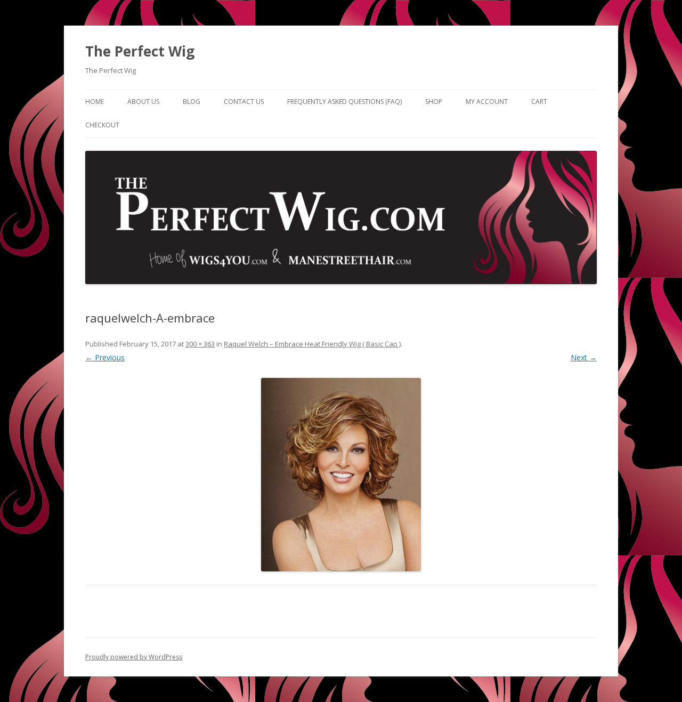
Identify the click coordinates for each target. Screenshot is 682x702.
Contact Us (244, 101)
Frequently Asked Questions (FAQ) (344, 101)
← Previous (105, 357)
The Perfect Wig (139, 51)
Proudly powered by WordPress (133, 656)
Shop (433, 101)
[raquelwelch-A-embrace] (341, 474)
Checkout (102, 125)
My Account (487, 101)
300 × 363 (200, 344)
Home (94, 101)
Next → (584, 357)
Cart (539, 101)
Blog (191, 101)
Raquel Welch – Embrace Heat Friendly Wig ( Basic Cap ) (312, 344)
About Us (143, 101)
